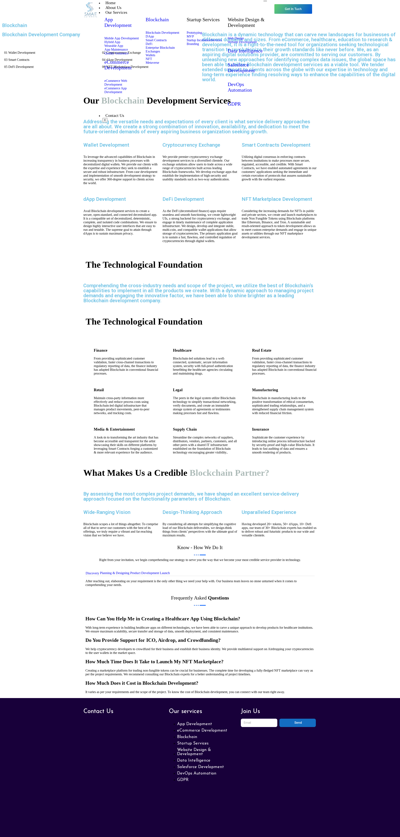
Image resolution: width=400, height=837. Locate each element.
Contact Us (114, 115)
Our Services (116, 12)
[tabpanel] (200, 583)
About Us (113, 7)
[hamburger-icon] (265, 1)
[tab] (92, 573)
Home (110, 2)
